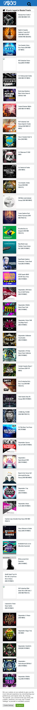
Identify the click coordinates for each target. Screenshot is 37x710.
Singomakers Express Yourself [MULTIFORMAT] (25, 443)
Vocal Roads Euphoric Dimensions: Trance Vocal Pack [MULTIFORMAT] (25, 261)
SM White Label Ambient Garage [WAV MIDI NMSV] (25, 199)
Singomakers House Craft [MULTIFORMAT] (24, 504)
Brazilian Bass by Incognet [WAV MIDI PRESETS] (23, 230)
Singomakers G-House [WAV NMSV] (24, 616)
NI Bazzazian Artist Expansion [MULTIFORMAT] (23, 561)
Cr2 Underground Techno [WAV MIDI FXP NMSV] (25, 77)
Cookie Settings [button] (8, 705)
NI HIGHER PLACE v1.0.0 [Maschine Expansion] (24, 545)
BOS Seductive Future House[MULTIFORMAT (24, 61)
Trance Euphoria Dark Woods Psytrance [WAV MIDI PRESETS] (24, 215)
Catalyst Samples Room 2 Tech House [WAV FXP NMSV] (25, 368)
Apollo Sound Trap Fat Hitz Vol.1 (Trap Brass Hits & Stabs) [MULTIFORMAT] (11, 577)
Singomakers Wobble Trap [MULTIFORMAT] (24, 677)
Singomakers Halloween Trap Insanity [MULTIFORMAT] (24, 337)
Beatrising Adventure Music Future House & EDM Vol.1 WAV (24, 93)
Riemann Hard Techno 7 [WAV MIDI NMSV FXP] (24, 16)
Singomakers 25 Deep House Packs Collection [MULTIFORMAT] (24, 353)
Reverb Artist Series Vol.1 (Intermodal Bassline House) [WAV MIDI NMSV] (25, 475)
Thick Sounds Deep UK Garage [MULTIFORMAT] (24, 397)
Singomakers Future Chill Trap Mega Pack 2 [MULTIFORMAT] (25, 322)
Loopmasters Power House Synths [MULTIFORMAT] (10, 605)
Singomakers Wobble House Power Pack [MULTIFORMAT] (24, 307)
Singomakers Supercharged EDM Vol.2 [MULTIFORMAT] (24, 663)
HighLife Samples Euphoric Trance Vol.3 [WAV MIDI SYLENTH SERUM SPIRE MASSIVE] (24, 33)
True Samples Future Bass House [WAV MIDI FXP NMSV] (24, 47)
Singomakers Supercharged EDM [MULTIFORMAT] (23, 460)
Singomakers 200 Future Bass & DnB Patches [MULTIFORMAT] (25, 292)
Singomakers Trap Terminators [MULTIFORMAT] (23, 490)
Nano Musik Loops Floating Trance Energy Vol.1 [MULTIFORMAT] (24, 246)
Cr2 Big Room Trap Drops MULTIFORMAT (25, 428)
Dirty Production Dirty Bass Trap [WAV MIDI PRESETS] (24, 383)
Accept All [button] (20, 705)
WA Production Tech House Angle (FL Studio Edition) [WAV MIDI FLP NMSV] (24, 124)
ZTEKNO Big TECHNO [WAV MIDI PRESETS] (24, 413)
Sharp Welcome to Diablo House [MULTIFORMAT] (25, 529)
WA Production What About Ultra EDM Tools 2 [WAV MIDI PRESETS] (24, 590)
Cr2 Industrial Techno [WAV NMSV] (24, 168)
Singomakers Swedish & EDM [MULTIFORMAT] (24, 647)
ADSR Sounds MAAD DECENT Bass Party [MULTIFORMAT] (23, 276)
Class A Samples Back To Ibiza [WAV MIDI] (25, 138)
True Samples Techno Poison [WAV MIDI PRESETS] (24, 185)
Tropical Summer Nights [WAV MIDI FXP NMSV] (24, 107)
